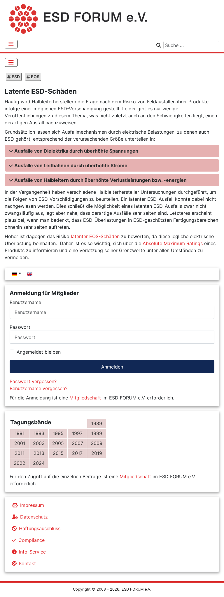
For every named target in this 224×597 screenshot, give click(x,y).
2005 (58, 443)
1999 (96, 433)
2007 (77, 443)
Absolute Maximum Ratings (173, 243)
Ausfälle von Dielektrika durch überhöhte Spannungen (76, 151)
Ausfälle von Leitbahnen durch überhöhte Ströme (70, 165)
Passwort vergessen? (33, 381)
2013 (39, 453)
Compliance (31, 540)
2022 (19, 463)
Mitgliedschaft (85, 398)
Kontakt (27, 563)
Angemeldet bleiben (39, 352)
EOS (34, 76)
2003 (39, 443)
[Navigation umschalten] (11, 44)
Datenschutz (34, 517)
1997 (77, 433)
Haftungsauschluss (39, 528)
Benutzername (25, 302)
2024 (39, 463)
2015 (58, 453)
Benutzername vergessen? (38, 388)
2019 (96, 453)
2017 (77, 453)
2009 (96, 443)
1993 (39, 433)
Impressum (32, 505)
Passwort (20, 327)
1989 (96, 423)
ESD (15, 76)
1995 (58, 433)
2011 (19, 453)
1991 (19, 433)
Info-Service (32, 552)
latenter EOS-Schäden (95, 236)
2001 (19, 443)
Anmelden (112, 367)
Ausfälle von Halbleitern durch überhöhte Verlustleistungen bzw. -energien (100, 180)
